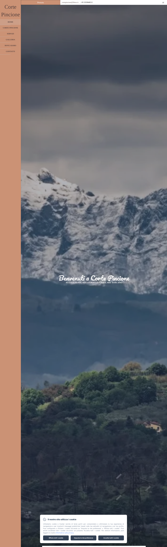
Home (10, 22)
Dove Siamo (10, 45)
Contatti (10, 51)
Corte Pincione (10, 28)
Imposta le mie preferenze (83, 538)
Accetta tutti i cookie (111, 538)
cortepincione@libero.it (70, 2)
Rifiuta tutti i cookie (56, 538)
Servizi (10, 34)
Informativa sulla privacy (65, 533)
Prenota (40, 2)
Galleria (10, 40)
